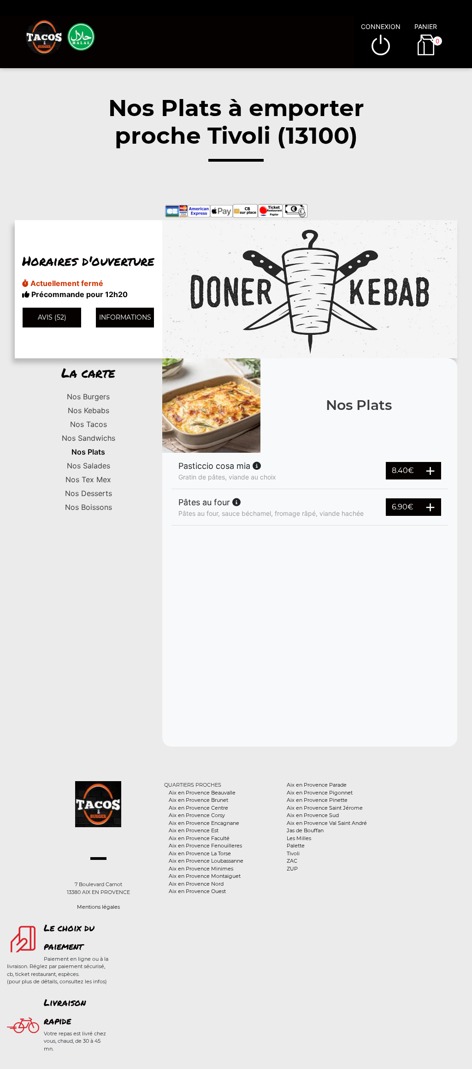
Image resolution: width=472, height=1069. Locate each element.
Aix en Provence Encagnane (204, 823)
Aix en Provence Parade (317, 785)
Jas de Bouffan (305, 830)
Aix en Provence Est (193, 830)
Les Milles (299, 838)
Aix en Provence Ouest (197, 891)
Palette (296, 845)
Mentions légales (98, 907)
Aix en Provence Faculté (199, 838)
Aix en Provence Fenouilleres (205, 845)
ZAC (292, 861)
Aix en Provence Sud (313, 815)
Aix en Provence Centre (198, 808)
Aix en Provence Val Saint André (327, 823)
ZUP (292, 868)
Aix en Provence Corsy (197, 815)
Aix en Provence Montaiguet (205, 876)
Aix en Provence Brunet (198, 800)
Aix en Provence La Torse (200, 853)
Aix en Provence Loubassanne (206, 861)
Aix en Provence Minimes (201, 868)
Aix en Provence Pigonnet (320, 792)
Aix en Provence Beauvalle (202, 792)
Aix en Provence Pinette (317, 800)
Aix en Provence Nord (196, 884)
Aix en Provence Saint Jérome (325, 808)
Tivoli (293, 853)
